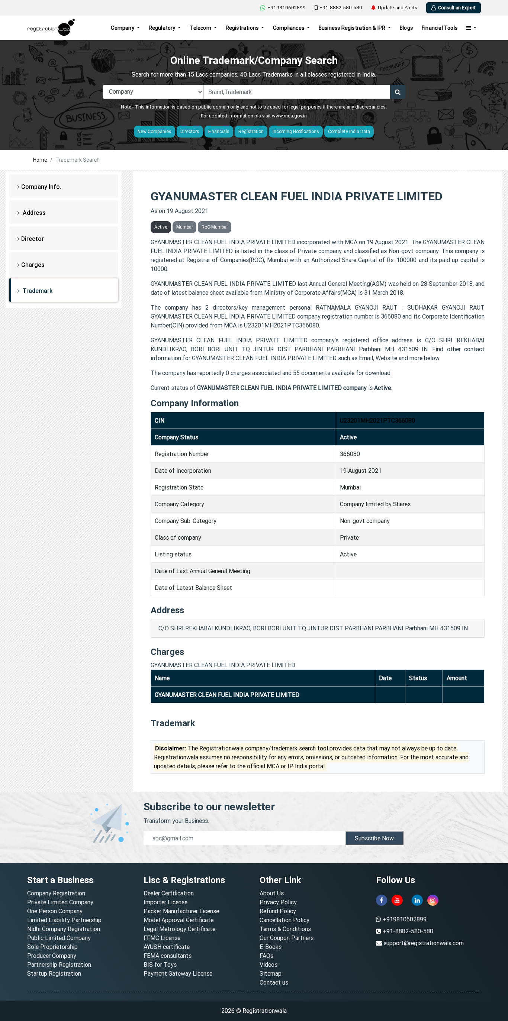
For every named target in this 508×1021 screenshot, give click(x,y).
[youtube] (397, 900)
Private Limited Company (60, 902)
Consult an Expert (457, 7)
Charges (33, 264)
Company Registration (56, 893)
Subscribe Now (374, 838)
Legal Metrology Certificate (179, 929)
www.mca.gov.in (289, 116)
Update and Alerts (397, 7)
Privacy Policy (278, 902)
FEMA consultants (168, 955)
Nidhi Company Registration (63, 929)
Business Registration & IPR (353, 28)
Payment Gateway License (178, 973)
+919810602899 (286, 7)
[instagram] (432, 900)
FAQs (266, 955)
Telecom (201, 28)
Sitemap (271, 973)
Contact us (274, 982)
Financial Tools (439, 28)
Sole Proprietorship (52, 946)
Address (33, 212)
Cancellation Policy (284, 920)
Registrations (243, 28)
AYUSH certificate (167, 946)
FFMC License (162, 937)
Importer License (165, 902)
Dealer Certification (169, 893)
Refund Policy (278, 911)
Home (40, 159)
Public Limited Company (59, 937)
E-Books (271, 946)
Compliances (289, 28)
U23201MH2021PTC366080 (377, 420)
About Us (272, 893)
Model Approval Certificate (178, 920)
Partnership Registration (59, 964)
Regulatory (163, 28)
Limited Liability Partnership (64, 920)
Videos (268, 964)
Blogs (406, 28)
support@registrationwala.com (423, 943)
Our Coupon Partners (287, 937)
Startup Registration (54, 973)
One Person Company (55, 911)
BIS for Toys (160, 964)
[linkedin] (417, 900)
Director (32, 238)
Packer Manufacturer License (181, 911)
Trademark (36, 290)
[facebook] (381, 900)
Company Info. (41, 186)
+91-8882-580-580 (340, 7)
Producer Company (51, 955)
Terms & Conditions (285, 929)
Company (123, 28)
